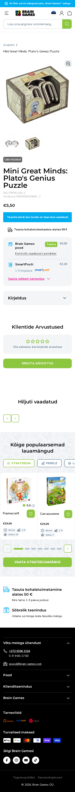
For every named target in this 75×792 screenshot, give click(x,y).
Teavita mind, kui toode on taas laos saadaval (37, 217)
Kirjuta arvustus (37, 363)
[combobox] (37, 24)
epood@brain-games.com (25, 664)
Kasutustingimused (50, 777)
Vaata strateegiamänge (37, 562)
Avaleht (9, 45)
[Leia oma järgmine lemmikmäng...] (67, 24)
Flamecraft (11, 513)
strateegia (21, 463)
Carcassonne (49, 514)
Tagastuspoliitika (24, 777)
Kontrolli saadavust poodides (36, 253)
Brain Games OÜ (43, 785)
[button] (18, 549)
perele (51, 463)
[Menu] (7, 13)
